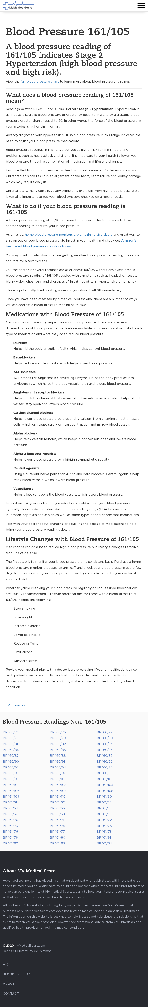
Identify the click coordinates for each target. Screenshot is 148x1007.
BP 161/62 (57, 802)
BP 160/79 (58, 738)
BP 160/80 (105, 738)
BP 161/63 (104, 802)
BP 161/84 (104, 843)
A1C (6, 964)
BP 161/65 (57, 808)
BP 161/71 (57, 820)
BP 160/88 (58, 755)
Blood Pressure (17, 974)
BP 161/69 (104, 814)
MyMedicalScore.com (30, 945)
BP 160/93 (10, 767)
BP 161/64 (10, 808)
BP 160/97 (58, 773)
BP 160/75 (11, 732)
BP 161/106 (11, 790)
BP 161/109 (11, 796)
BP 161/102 (11, 785)
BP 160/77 (105, 732)
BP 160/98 (105, 773)
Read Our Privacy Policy (20, 951)
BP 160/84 (11, 749)
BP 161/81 (104, 837)
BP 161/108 (105, 790)
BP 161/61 (10, 802)
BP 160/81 (10, 744)
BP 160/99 (11, 779)
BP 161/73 (10, 825)
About (9, 983)
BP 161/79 (10, 837)
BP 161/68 (57, 814)
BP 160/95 (105, 767)
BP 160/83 (104, 744)
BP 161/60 (104, 796)
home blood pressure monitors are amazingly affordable (69, 234)
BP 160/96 (11, 773)
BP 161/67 (10, 814)
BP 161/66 (104, 808)
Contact (11, 993)
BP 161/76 (10, 831)
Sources (15, 705)
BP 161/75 (104, 825)
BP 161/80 (57, 837)
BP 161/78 (104, 831)
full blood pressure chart (40, 81)
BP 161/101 (104, 779)
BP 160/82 (58, 744)
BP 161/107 (58, 790)
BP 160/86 (105, 749)
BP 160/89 (105, 755)
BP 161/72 (104, 820)
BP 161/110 (58, 796)
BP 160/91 (57, 761)
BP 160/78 (11, 738)
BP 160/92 (105, 761)
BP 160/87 (11, 755)
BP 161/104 (105, 785)
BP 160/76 (58, 732)
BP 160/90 (11, 761)
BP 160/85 (58, 749)
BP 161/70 (10, 820)
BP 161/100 (58, 779)
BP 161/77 (57, 831)
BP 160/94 (58, 767)
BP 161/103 (58, 785)
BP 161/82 (10, 843)
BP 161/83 (57, 843)
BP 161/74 (57, 825)
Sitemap (46, 951)
